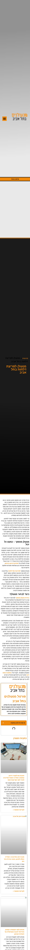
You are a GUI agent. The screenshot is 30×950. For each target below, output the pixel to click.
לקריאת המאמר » (18, 810)
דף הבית (25, 358)
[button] (4, 118)
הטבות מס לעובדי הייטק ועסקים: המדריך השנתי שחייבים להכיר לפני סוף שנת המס (13, 778)
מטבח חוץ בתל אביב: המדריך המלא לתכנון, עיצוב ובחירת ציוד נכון (14, 859)
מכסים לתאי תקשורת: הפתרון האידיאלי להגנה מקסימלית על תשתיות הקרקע (14, 932)
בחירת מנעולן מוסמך (22, 598)
